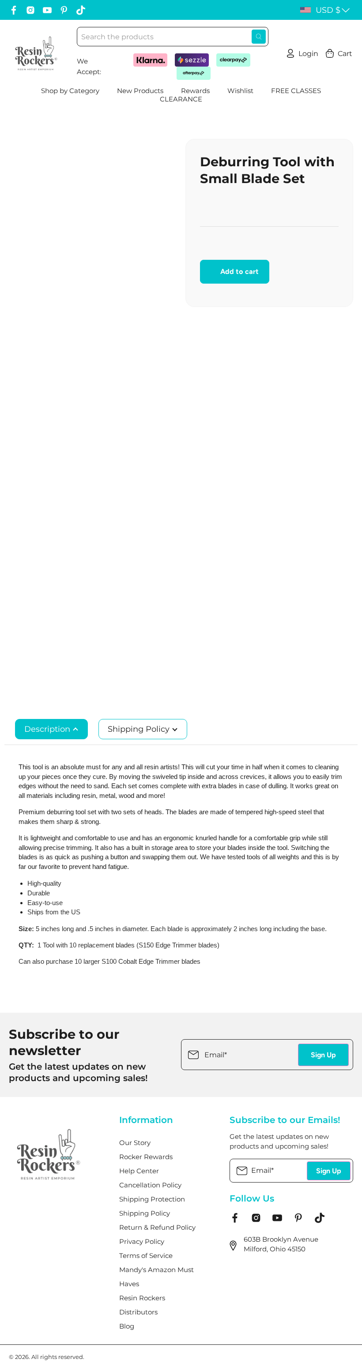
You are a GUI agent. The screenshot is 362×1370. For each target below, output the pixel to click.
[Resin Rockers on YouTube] (47, 10)
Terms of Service (146, 1256)
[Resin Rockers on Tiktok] (81, 10)
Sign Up (323, 1055)
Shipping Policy (140, 729)
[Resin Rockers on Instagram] (30, 10)
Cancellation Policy (150, 1185)
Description (48, 729)
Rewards (195, 91)
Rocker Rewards (146, 1157)
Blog (126, 1326)
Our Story (135, 1143)
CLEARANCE (181, 99)
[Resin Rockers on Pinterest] (64, 10)
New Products (140, 91)
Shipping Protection (152, 1199)
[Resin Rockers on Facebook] (14, 10)
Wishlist (240, 91)
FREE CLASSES (296, 91)
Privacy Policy (141, 1242)
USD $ (328, 10)
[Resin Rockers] (36, 53)
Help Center (139, 1171)
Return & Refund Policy (157, 1228)
